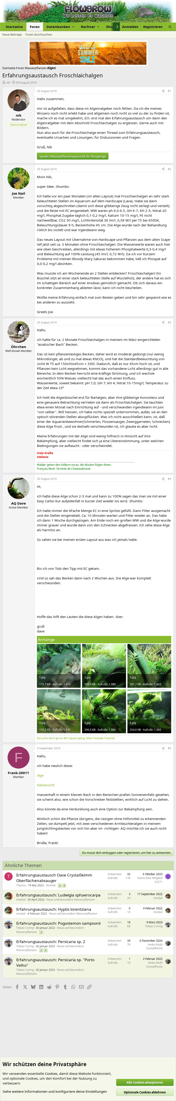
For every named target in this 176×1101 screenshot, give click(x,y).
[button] (60, 26)
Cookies (51, 1073)
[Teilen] (163, 91)
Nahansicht (46, 785)
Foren (35, 26)
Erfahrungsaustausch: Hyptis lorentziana (53, 909)
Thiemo (21, 885)
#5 (169, 748)
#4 (169, 479)
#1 (169, 91)
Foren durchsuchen (38, 34)
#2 (169, 169)
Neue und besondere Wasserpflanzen (71, 900)
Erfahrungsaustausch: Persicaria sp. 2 (50, 941)
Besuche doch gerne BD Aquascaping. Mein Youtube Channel (76, 738)
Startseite (14, 26)
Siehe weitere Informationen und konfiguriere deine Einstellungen (55, 1091)
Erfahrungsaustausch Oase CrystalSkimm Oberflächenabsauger (54, 877)
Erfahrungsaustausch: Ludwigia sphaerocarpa (58, 895)
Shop (110, 26)
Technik (50, 885)
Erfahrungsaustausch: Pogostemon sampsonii (58, 923)
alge (40, 775)
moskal (20, 900)
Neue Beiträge (12, 34)
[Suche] (170, 26)
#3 (169, 322)
